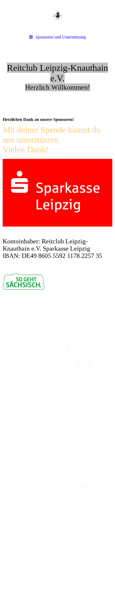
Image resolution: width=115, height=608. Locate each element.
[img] (57, 16)
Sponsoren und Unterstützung (61, 37)
